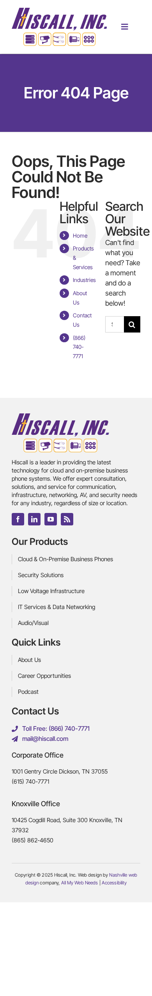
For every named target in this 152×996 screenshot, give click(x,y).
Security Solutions (41, 575)
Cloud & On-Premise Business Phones (65, 559)
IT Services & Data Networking (56, 607)
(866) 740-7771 (79, 347)
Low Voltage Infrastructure (51, 591)
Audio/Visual (33, 623)
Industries (84, 280)
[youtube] (50, 519)
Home (80, 235)
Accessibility (114, 883)
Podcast (28, 691)
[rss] (67, 519)
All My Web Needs (79, 883)
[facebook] (18, 519)
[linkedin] (34, 519)
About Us (29, 659)
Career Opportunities (44, 675)
